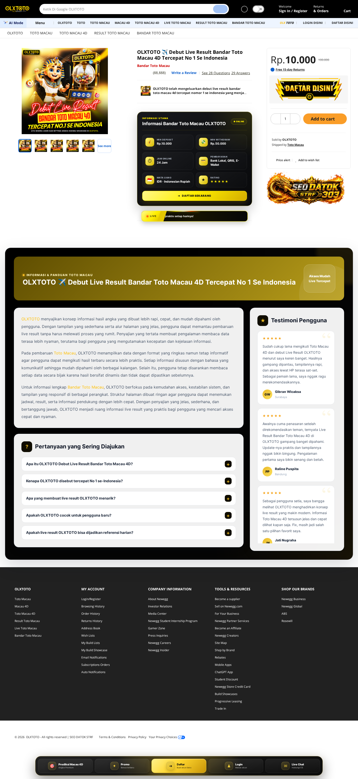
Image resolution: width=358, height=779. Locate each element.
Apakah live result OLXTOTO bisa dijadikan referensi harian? (79, 532)
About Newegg (158, 599)
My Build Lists (90, 643)
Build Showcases (226, 694)
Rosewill (287, 621)
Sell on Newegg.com (228, 606)
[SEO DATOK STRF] (306, 188)
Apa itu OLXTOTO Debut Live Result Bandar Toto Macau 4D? (79, 464)
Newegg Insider (158, 650)
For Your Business (227, 614)
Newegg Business (294, 599)
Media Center (157, 614)
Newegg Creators (227, 635)
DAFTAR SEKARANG (194, 195)
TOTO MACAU (41, 33)
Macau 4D (21, 606)
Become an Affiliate (228, 628)
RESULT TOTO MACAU (112, 33)
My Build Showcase (94, 650)
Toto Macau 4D (25, 614)
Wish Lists (88, 635)
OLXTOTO (15, 33)
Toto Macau (65, 353)
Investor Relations (160, 606)
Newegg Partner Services (232, 621)
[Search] (220, 9)
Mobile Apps (223, 665)
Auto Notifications (93, 672)
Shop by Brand (225, 650)
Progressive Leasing (228, 701)
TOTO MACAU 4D (73, 33)
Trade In (220, 708)
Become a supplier (227, 599)
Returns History (91, 621)
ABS (284, 614)
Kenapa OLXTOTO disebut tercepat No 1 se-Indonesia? (74, 481)
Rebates (220, 657)
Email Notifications (94, 657)
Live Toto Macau (26, 628)
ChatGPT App (224, 672)
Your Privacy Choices (163, 737)
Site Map (221, 643)
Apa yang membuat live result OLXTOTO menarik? (70, 498)
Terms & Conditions (112, 737)
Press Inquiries (158, 635)
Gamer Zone (156, 628)
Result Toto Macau (27, 621)
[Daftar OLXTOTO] (308, 89)
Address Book (90, 628)
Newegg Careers (159, 643)
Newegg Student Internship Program (173, 621)
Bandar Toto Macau (86, 387)
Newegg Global (292, 606)
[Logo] (17, 9)
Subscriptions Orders (95, 665)
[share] (116, 54)
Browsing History (92, 606)
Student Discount (226, 679)
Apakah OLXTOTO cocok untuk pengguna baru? (68, 515)
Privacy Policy (137, 737)
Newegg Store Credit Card (232, 687)
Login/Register (91, 599)
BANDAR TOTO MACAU (155, 33)
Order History (90, 614)
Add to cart (323, 119)
